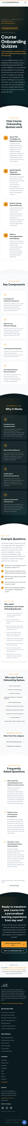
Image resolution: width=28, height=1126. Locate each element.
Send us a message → (6, 1104)
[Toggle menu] (25, 2)
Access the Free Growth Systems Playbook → (12, 1003)
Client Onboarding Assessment (14, 741)
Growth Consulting (5, 1045)
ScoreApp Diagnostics (6, 1051)
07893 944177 (4, 1100)
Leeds (2, 1073)
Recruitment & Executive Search (9, 1017)
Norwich (3, 1076)
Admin (21, 1122)
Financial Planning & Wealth (7, 1015)
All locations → (5, 1082)
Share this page (15, 885)
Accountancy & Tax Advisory (8, 1012)
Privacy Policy (8, 1122)
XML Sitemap (15, 1122)
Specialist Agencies (6, 1023)
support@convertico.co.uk (7, 1098)
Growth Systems (5, 1043)
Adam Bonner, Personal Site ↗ (8, 1111)
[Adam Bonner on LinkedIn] (2, 1107)
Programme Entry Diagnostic (14, 746)
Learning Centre (5, 19)
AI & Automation (5, 1048)
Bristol (2, 1071)
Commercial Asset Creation (7, 1040)
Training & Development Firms (8, 1026)
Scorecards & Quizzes (16, 19)
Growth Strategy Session (7, 1037)
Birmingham (4, 1068)
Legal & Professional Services (8, 1020)
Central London (5, 1063)
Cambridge (4, 1060)
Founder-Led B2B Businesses (8, 1028)
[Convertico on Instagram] (11, 1107)
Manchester (4, 1065)
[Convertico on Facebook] (6, 1107)
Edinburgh (3, 1079)
